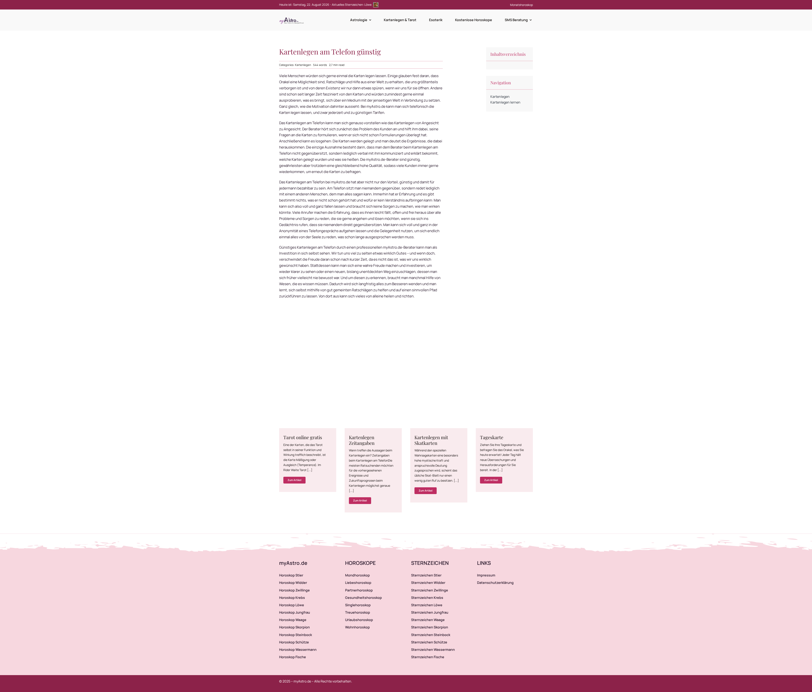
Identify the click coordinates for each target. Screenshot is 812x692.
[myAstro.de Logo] (292, 17)
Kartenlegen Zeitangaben (361, 440)
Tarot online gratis (302, 437)
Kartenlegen (303, 65)
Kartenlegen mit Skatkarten (431, 440)
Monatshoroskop (521, 5)
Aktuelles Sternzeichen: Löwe (352, 5)
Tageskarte (491, 437)
